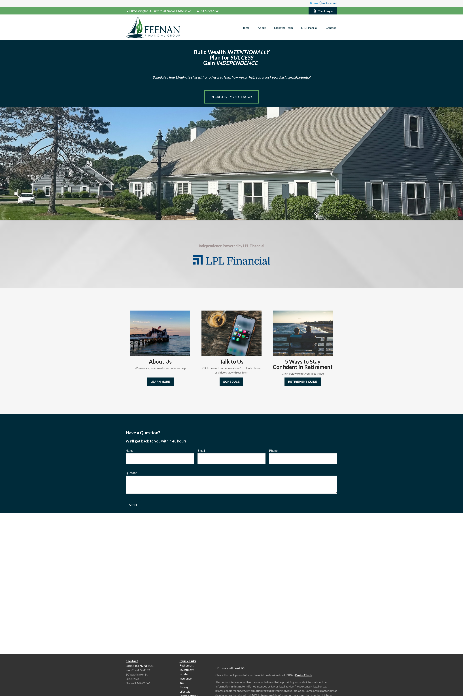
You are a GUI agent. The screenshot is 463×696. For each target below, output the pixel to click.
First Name (161, 345)
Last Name (214, 345)
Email (263, 345)
